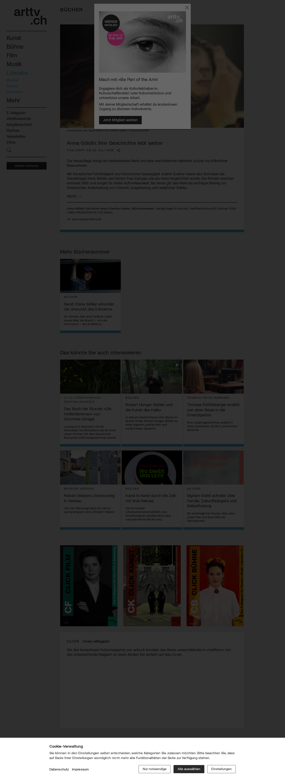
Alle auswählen (189, 769)
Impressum (80, 769)
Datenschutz (59, 769)
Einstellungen (221, 769)
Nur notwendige (155, 769)
